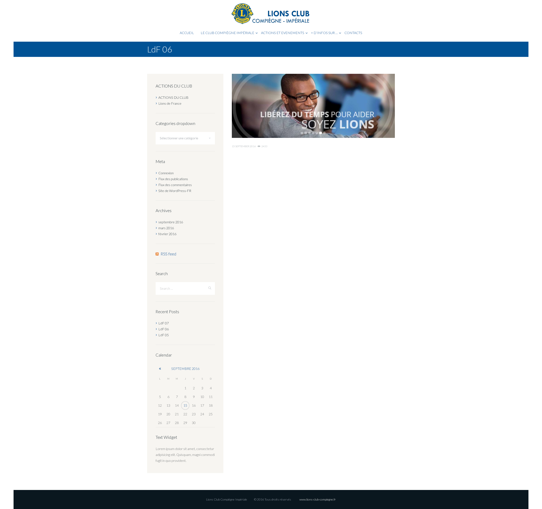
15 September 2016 (244, 146)
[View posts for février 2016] (159, 369)
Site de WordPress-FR (174, 191)
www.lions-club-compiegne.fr (317, 499)
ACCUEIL (187, 33)
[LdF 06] (313, 106)
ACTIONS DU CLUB (173, 97)
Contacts (353, 33)
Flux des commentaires (175, 185)
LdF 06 (163, 329)
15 (185, 405)
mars (166, 228)
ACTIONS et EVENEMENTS (282, 33)
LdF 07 (163, 323)
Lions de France (169, 103)
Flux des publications (173, 179)
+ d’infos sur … (324, 33)
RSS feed (168, 253)
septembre (170, 222)
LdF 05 (163, 335)
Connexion (166, 173)
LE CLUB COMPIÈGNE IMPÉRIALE (227, 33)
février (167, 234)
